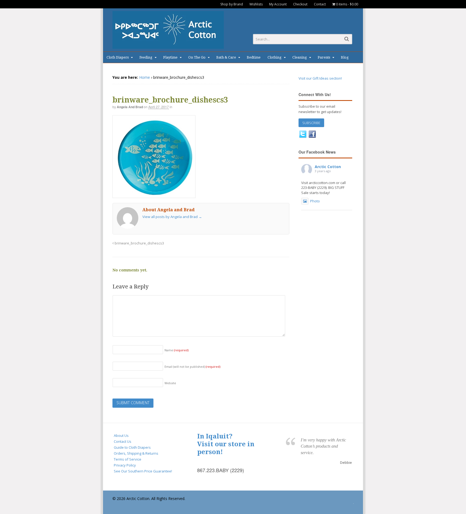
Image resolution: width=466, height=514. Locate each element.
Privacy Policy (125, 465)
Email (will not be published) (192, 367)
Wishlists (256, 4)
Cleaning (299, 57)
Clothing (275, 57)
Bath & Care (226, 57)
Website (170, 383)
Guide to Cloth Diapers (132, 447)
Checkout (300, 4)
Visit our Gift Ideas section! (320, 78)
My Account (278, 4)
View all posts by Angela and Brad (172, 216)
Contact (320, 4)
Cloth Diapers (118, 57)
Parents (324, 57)
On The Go (196, 57)
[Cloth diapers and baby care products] (168, 46)
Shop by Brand (231, 4)
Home (144, 77)
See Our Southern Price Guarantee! (143, 471)
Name (177, 350)
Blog (345, 57)
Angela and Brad (130, 106)
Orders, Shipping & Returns (136, 453)
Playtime (170, 57)
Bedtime (254, 57)
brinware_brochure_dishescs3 (139, 243)
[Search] (346, 38)
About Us (121, 435)
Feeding (145, 57)
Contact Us (122, 441)
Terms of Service (127, 459)
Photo (315, 201)
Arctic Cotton (328, 166)
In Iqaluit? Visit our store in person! (225, 444)
